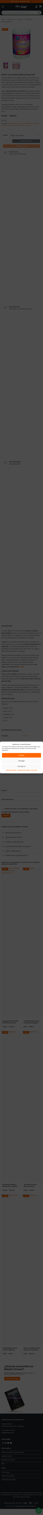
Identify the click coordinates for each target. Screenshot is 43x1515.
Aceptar (21, 755)
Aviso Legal (34, 770)
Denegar (21, 761)
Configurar (21, 766)
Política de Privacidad (24, 770)
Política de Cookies (11, 770)
